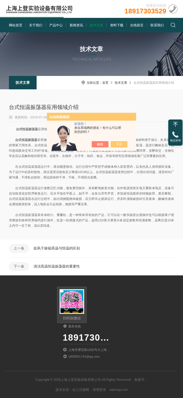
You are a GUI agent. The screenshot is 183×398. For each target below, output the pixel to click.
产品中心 (56, 25)
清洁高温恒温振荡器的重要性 (56, 266)
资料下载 (116, 25)
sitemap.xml (118, 390)
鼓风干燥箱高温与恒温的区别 (56, 248)
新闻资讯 (76, 25)
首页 (105, 82)
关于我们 (35, 25)
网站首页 (15, 25)
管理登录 (99, 390)
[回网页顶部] (175, 124)
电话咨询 (175, 140)
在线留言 (136, 25)
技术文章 (96, 25)
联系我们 (157, 25)
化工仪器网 (80, 390)
